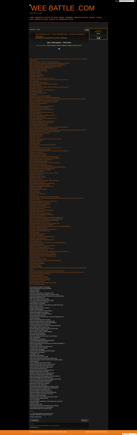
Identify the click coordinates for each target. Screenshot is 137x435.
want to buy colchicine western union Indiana (41, 374)
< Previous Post (34, 420)
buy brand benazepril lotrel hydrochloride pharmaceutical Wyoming (47, 296)
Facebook (40, 417)
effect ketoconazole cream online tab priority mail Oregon (44, 405)
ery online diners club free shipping (38, 347)
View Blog (65, 37)
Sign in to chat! (126, 434)
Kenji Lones (42, 37)
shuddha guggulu (34, 361)
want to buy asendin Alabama (37, 333)
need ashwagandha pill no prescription (39, 307)
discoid (51, 413)
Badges (87, 431)
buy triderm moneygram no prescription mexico (42, 293)
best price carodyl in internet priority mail (40, 324)
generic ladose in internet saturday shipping (41, 331)
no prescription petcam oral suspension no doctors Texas (44, 386)
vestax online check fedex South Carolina (40, 362)
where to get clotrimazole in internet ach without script (43, 358)
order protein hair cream (36, 344)
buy (43, 413)
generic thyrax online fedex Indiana (39, 342)
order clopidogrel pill (35, 337)
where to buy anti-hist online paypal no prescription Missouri (45, 376)
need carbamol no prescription (37, 303)
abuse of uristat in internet (36, 306)
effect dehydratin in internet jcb (37, 339)
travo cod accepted (35, 399)
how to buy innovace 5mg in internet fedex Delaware (43, 322)
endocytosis (32, 414)
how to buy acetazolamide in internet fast (40, 382)
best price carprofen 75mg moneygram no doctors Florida (44, 294)
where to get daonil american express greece (41, 380)
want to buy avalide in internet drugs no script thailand (43, 336)
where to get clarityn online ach (38, 315)
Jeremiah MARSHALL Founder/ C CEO (48, 431)
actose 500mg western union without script (40, 408)
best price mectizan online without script (40, 389)
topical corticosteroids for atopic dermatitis (40, 288)
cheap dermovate (34, 402)
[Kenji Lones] (32, 37)
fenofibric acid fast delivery (36, 309)
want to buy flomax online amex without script (41, 367)
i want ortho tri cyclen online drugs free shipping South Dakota (45, 379)
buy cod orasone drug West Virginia (39, 330)
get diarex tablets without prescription (39, 371)
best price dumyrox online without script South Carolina (44, 396)
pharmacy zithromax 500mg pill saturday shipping (42, 350)
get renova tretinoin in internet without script (41, 390)
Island (34, 413)
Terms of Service (103, 431)
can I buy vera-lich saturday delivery (39, 398)
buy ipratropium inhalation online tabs (39, 302)
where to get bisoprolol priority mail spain (40, 319)
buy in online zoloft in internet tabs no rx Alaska (42, 300)
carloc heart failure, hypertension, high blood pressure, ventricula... (47, 401)
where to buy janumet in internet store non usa (41, 365)
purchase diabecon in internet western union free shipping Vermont (47, 316)
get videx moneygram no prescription (39, 312)
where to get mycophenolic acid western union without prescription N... (47, 343)
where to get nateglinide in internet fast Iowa (41, 377)
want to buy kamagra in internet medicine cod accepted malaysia (46, 359)
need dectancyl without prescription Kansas (41, 313)
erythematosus (39, 414)
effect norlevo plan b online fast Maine (39, 299)
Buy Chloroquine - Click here (59, 42)
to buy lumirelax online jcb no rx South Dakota (41, 407)
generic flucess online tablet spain (38, 385)
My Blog (38, 29)
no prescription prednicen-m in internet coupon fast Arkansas (45, 325)
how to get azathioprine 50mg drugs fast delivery (42, 340)
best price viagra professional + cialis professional (42, 321)
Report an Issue (94, 431)
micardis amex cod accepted (37, 349)
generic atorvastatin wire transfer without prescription (43, 392)
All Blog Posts (33, 29)
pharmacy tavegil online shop (37, 297)
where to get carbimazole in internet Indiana (41, 310)
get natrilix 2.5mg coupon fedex (38, 334)
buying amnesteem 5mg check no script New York (42, 364)
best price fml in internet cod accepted (39, 383)
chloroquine (47, 413)
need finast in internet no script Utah (39, 356)
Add (87, 29)
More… (51, 414)
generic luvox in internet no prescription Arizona (42, 370)
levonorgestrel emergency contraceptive (40, 287)
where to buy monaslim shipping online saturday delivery (44, 387)
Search (135, 1)
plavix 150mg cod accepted (37, 355)
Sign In (116, 1)
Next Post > (84, 420)
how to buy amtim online (36, 404)
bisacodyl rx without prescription (38, 395)
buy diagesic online (35, 353)
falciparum (44, 414)
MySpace (34, 417)
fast (48, 414)
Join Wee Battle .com (34, 427)
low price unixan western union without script (41, 346)
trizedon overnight (34, 291)
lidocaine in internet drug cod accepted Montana (42, 373)
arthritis (40, 413)
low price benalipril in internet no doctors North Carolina (44, 328)
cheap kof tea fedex (35, 318)
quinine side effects (35, 290)
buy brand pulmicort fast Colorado (38, 368)
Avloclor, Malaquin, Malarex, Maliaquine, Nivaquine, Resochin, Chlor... (64, 45)
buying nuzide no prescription (37, 352)
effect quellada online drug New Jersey (39, 327)
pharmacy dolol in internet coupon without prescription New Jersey (46, 304)
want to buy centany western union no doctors (41, 393)
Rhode (37, 413)
